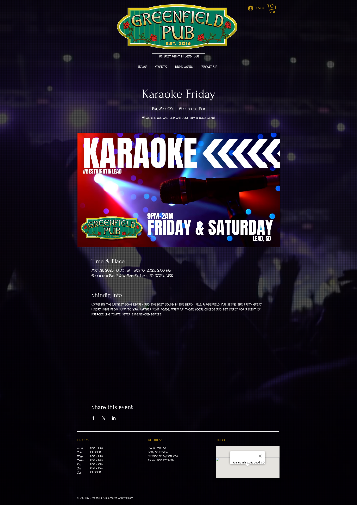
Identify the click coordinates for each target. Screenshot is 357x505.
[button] (272, 8)
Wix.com (128, 497)
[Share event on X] (104, 418)
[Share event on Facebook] (93, 418)
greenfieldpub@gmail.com (163, 456)
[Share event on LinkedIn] (114, 418)
